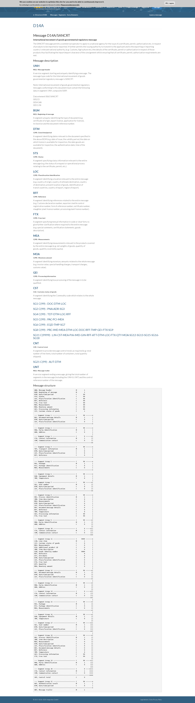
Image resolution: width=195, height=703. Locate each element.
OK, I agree (169, 3)
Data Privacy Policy (155, 700)
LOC (35, 171)
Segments (62, 15)
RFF (35, 192)
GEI (35, 272)
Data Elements (72, 15)
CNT (36, 343)
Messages (54, 15)
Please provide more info (70, 5)
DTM (36, 128)
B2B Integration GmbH (50, 700)
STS (35, 153)
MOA (36, 254)
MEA (36, 235)
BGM (36, 110)
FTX (35, 214)
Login (157, 7)
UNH (36, 65)
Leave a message (155, 15)
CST (35, 288)
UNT (36, 367)
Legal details (144, 700)
